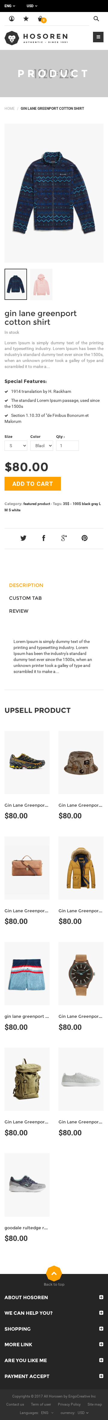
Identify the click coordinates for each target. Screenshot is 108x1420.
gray (94, 504)
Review (18, 611)
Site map (95, 1404)
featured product (36, 504)
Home (9, 108)
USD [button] (30, 6)
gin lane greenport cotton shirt (40, 318)
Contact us (15, 1404)
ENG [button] (7, 6)
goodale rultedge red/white (34, 1227)
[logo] (36, 37)
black (86, 504)
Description (26, 585)
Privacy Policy (69, 1404)
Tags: (57, 503)
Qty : (60, 436)
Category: (13, 503)
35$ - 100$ (72, 504)
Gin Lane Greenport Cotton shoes (40, 1122)
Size (8, 436)
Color (35, 436)
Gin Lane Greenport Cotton (33, 805)
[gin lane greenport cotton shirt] (54, 193)
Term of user (41, 1404)
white (16, 510)
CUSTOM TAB (25, 598)
